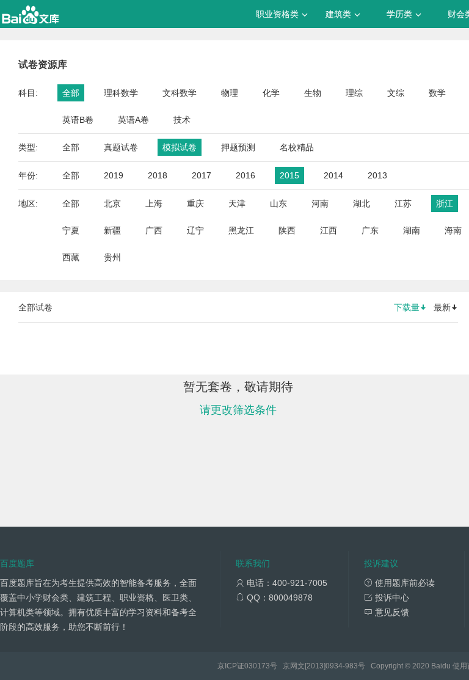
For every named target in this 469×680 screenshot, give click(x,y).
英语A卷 (133, 120)
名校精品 (297, 147)
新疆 (112, 230)
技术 (182, 120)
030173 (257, 666)
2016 (245, 175)
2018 (157, 175)
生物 (312, 93)
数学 (437, 93)
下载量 (407, 307)
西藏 (70, 257)
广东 (370, 230)
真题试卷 (121, 147)
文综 (395, 93)
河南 (320, 203)
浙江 (444, 203)
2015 (289, 175)
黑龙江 (241, 230)
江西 (328, 230)
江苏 (403, 203)
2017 (201, 175)
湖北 (361, 203)
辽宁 (195, 230)
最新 (442, 307)
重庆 (195, 203)
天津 (236, 203)
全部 (70, 93)
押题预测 (238, 147)
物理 (229, 93)
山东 (278, 203)
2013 (377, 175)
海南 (453, 230)
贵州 (112, 257)
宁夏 (70, 230)
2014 (333, 175)
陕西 (287, 230)
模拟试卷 (179, 147)
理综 (354, 93)
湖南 (411, 230)
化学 (271, 93)
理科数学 (121, 93)
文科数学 (179, 93)
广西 (153, 230)
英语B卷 (77, 120)
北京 (112, 203)
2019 (113, 175)
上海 (153, 203)
